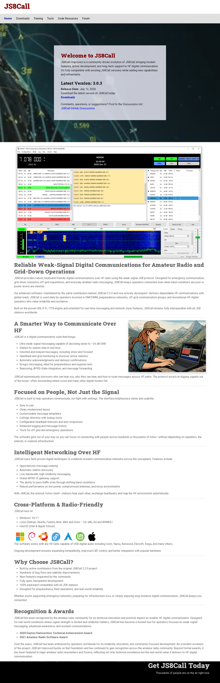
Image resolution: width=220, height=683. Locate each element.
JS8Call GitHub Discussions (78, 108)
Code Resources (68, 18)
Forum (86, 18)
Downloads (23, 18)
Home (8, 18)
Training (38, 18)
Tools (50, 18)
